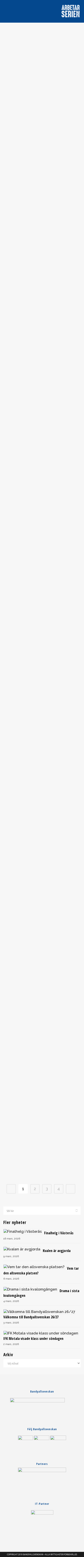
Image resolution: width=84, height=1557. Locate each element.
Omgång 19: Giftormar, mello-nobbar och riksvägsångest (42, 567)
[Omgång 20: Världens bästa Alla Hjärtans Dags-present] (42, 286)
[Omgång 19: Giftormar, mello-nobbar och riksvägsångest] (42, 518)
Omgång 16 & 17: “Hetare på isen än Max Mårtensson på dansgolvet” (42, 1013)
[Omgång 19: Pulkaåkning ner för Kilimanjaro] (42, 398)
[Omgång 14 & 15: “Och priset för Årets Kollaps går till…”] (42, 1091)
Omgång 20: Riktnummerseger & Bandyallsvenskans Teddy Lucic (42, 208)
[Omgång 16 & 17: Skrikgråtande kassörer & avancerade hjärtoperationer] (42, 864)
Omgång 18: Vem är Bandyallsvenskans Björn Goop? (42, 788)
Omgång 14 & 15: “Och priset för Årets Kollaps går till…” (42, 1127)
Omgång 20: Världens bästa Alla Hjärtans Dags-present (42, 321)
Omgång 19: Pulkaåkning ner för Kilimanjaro (42, 434)
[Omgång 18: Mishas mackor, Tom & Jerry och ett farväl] (42, 650)
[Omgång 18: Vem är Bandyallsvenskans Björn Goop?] (42, 757)
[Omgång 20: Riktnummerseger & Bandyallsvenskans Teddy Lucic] (42, 172)
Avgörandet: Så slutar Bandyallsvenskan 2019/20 (42, 90)
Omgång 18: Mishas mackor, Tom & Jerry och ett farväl (42, 685)
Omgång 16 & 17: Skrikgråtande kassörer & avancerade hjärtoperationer (42, 900)
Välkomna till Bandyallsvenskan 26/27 (30, 1317)
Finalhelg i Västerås (58, 1232)
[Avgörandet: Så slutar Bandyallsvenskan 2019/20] (42, 55)
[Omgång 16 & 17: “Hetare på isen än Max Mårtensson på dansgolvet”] (42, 978)
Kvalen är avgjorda (57, 1250)
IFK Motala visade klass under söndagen (33, 1338)
